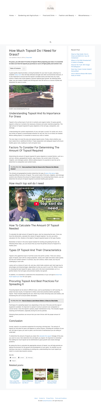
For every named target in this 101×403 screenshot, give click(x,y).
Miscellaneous (84, 15)
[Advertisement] (50, 28)
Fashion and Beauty (66, 15)
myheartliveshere (47, 400)
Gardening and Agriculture (28, 15)
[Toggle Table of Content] (23, 68)
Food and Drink (48, 15)
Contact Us (42, 398)
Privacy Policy (50, 398)
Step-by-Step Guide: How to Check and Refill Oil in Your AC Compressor (80, 56)
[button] (50, 42)
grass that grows (50, 173)
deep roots (18, 74)
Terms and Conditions (61, 398)
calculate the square (45, 336)
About (36, 398)
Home (11, 15)
